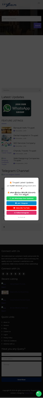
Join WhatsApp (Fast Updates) (22, 198)
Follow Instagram (22, 213)
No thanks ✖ (21, 217)
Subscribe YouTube (23, 208)
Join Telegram (23, 203)
